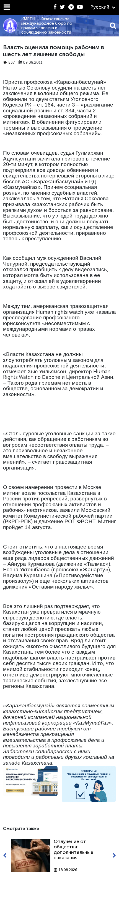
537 (11, 62)
